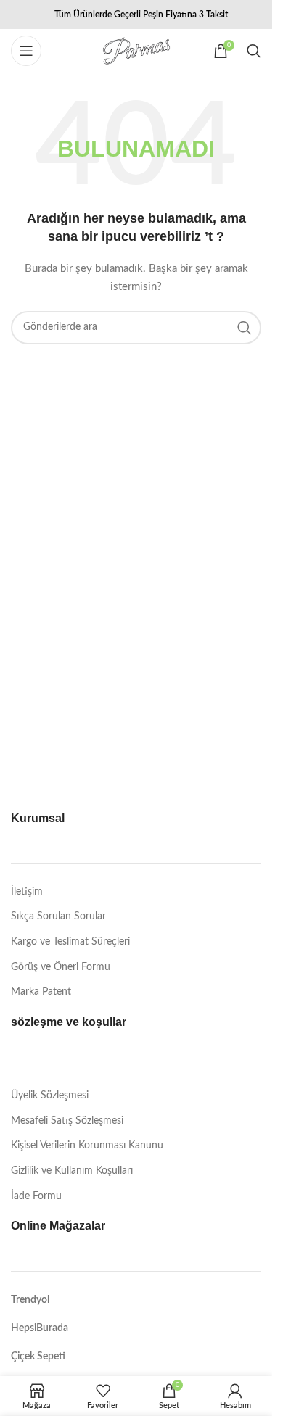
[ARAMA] (244, 327)
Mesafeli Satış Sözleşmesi (67, 1121)
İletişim (27, 892)
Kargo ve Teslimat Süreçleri (70, 942)
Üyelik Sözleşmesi (50, 1095)
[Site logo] (136, 51)
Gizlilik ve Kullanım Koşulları (72, 1171)
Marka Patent (41, 992)
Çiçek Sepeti (38, 1356)
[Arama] (253, 50)
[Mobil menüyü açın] (26, 50)
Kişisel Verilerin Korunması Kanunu (87, 1145)
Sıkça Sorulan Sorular (58, 916)
